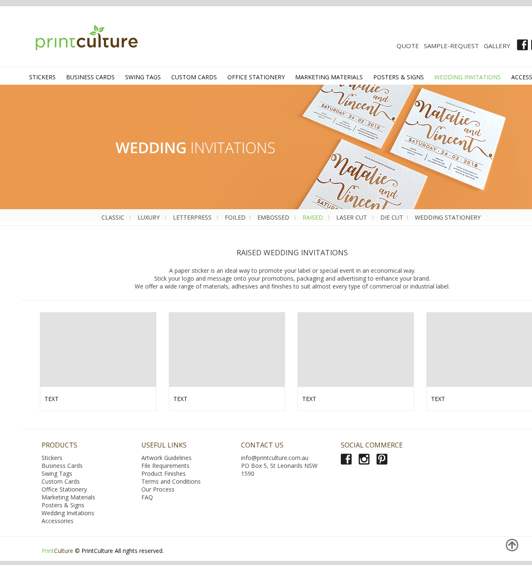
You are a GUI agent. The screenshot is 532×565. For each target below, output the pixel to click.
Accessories (58, 521)
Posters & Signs (63, 505)
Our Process (158, 489)
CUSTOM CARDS (194, 77)
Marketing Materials (68, 497)
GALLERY (497, 46)
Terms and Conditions (171, 481)
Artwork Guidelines (166, 458)
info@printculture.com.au (274, 458)
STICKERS (42, 77)
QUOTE (408, 46)
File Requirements (165, 466)
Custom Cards (61, 481)
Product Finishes (163, 473)
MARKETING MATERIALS (329, 77)
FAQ (147, 497)
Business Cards (62, 466)
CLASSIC (112, 217)
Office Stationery (64, 489)
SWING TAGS (143, 77)
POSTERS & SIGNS (398, 77)
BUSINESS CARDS (90, 77)
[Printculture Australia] (82, 39)
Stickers (52, 458)
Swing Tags (57, 473)
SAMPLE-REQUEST (451, 46)
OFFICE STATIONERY (256, 77)
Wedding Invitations (68, 513)
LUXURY (149, 217)
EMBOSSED (274, 217)
